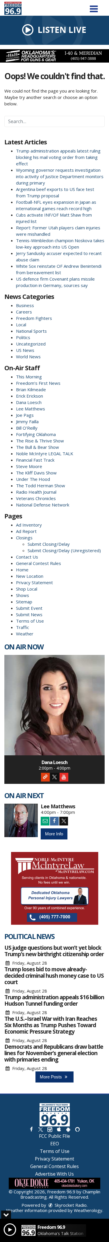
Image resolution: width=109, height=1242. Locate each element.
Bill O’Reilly (26, 428)
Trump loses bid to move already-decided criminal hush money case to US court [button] (54, 975)
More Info (54, 833)
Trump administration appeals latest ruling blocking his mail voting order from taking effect (58, 157)
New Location (29, 576)
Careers (24, 312)
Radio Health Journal (36, 492)
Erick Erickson (29, 396)
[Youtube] (64, 777)
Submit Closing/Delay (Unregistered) (64, 550)
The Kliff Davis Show (36, 473)
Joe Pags (25, 415)
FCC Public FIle (54, 1136)
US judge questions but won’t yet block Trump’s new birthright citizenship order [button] (54, 951)
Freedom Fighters (34, 318)
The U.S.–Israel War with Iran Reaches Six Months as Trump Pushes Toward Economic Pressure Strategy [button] (50, 1025)
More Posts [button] (51, 1076)
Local (21, 324)
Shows (22, 595)
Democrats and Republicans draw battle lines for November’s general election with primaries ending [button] (53, 1053)
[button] (93, 7)
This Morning (29, 377)
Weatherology (88, 1210)
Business (25, 305)
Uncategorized (31, 344)
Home (22, 570)
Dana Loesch (29, 402)
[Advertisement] (54, 56)
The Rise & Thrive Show (40, 441)
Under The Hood (33, 479)
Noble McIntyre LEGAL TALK (44, 453)
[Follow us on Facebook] (31, 1129)
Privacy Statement (34, 582)
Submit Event (29, 608)
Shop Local (26, 589)
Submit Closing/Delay (49, 544)
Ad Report (26, 531)
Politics (23, 337)
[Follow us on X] (40, 1129)
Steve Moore (29, 466)
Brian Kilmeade (31, 389)
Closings (24, 538)
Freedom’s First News (38, 383)
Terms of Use (30, 621)
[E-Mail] (45, 821)
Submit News (29, 614)
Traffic (22, 627)
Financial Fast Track (35, 460)
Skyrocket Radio (70, 1205)
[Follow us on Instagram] (49, 1129)
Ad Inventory (29, 525)
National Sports (31, 331)
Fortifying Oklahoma (36, 434)
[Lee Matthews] (21, 820)
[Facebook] (54, 821)
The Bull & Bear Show (37, 447)
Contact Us (27, 557)
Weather (24, 634)
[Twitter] (54, 777)
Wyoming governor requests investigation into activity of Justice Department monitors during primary (59, 176)
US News (25, 350)
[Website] (45, 777)
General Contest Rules (38, 563)
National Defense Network (42, 505)
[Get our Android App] (68, 1129)
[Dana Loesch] (54, 705)
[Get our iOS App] (59, 1129)
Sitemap (24, 602)
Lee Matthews (30, 409)
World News (28, 356)
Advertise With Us (54, 1174)
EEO (54, 1143)
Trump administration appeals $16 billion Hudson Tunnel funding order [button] (54, 1000)
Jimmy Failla (27, 421)
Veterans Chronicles (36, 498)
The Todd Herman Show (40, 485)
